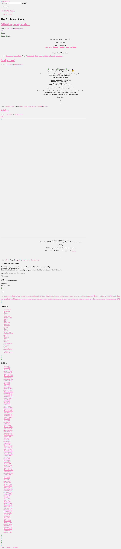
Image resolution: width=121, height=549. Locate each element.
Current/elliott (58, 296)
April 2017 (7, 443)
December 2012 (8, 525)
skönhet (73, 299)
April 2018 (7, 423)
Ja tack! (6, 327)
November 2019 (8, 393)
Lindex (7, 299)
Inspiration (7, 324)
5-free (2, 296)
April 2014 (7, 500)
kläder (36, 56)
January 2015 (8, 486)
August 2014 (8, 494)
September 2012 (8, 530)
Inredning (7, 322)
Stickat (5, 110)
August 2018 (8, 417)
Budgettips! (8, 60)
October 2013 (8, 509)
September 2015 (8, 473)
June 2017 (7, 439)
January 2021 (8, 372)
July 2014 (7, 495)
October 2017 (8, 433)
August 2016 (8, 455)
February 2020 (8, 388)
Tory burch (85, 299)
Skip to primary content (7, 10)
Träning (6, 348)
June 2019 (7, 401)
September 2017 (8, 435)
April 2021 (7, 368)
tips (38, 106)
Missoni (41, 299)
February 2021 (8, 371)
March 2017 (7, 444)
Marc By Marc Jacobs (22, 299)
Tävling (6, 345)
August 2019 (8, 398)
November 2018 (8, 412)
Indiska (96, 296)
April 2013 (7, 519)
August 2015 (8, 474)
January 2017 (8, 447)
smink (76, 299)
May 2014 (7, 498)
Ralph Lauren (53, 299)
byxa (46, 47)
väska (67, 47)
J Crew (117, 296)
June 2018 (7, 420)
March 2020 (7, 387)
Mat (5, 329)
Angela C (9, 296)
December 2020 (8, 374)
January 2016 (8, 466)
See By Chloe (68, 299)
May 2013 (7, 517)
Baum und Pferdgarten (25, 296)
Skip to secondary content (8, 11)
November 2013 (8, 508)
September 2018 (8, 415)
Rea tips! (6, 335)
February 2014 (8, 503)
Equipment (71, 296)
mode (40, 56)
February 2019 (8, 407)
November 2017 (8, 431)
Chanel (48, 296)
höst (16, 260)
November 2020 (8, 376)
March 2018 (7, 425)
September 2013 (8, 511)
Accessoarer (9, 56)
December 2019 (8, 392)
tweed (99, 299)
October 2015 (8, 471)
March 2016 (7, 463)
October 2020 (8, 377)
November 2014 (8, 489)
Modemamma (8, 14)
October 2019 (8, 395)
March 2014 (7, 502)
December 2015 (8, 468)
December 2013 (8, 506)
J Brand (112, 296)
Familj (6, 319)
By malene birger (39, 296)
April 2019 (7, 404)
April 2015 (7, 481)
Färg (5, 321)
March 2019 (7, 406)
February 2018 (8, 427)
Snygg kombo (8, 343)
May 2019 (7, 403)
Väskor (6, 351)
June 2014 (7, 497)
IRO (100, 296)
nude (50, 56)
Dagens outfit (10, 106)
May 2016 (7, 460)
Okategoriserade (8, 333)
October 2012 (8, 529)
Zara (40, 106)
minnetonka (36, 299)
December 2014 (8, 487)
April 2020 (7, 385)
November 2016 (8, 451)
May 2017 (7, 441)
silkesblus (55, 47)
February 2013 (8, 522)
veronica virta (104, 299)
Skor (5, 341)
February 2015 (8, 484)
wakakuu (110, 299)
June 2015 (7, 478)
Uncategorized (8, 349)
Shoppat (6, 340)
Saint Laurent (60, 299)
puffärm (34, 106)
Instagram (7, 325)
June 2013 (7, 516)
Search (3, 3)
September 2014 (8, 492)
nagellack (73, 47)
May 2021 (7, 366)
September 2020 (8, 379)
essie (75, 296)
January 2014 (8, 505)
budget (21, 106)
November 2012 (8, 527)
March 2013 (7, 521)
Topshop (80, 299)
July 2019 (7, 400)
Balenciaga (15, 296)
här (59, 74)
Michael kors (30, 299)
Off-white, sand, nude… (15, 24)
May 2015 (7, 479)
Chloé (53, 296)
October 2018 (8, 414)
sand (53, 56)
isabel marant (105, 296)
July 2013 (7, 514)
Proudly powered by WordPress (10, 547)
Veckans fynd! (8, 353)
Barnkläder (7, 311)
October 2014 (8, 490)
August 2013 (8, 513)
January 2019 (8, 409)
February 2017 (8, 446)
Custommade (65, 296)
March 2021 (7, 369)
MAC (11, 299)
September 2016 (8, 454)
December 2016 (8, 449)
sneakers (62, 47)
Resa (5, 338)
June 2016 (7, 458)
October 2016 (8, 452)
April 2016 (7, 462)
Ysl (114, 299)
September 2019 (8, 396)
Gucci (84, 296)
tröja (50, 47)
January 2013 (8, 524)
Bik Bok (32, 296)
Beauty (15, 56)
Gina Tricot (79, 296)
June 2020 (7, 382)
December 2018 (8, 411)
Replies (45, 106)
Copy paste (7, 316)
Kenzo (2, 299)
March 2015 (7, 482)
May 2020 (7, 384)
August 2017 (8, 436)
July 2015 (7, 476)
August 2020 (8, 380)
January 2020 (8, 390)
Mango (74, 251)
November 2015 (8, 470)
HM (93, 295)
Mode (19, 56)
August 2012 (8, 532)
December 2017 (8, 430)
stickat (28, 260)
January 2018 (8, 428)
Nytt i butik (7, 332)
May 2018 (7, 422)
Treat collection (93, 299)
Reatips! (6, 337)
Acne (5, 296)
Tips (5, 346)
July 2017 (7, 438)
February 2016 (8, 465)
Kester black (30, 56)
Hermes (88, 296)
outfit (49, 299)
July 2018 (7, 419)
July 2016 (7, 457)
